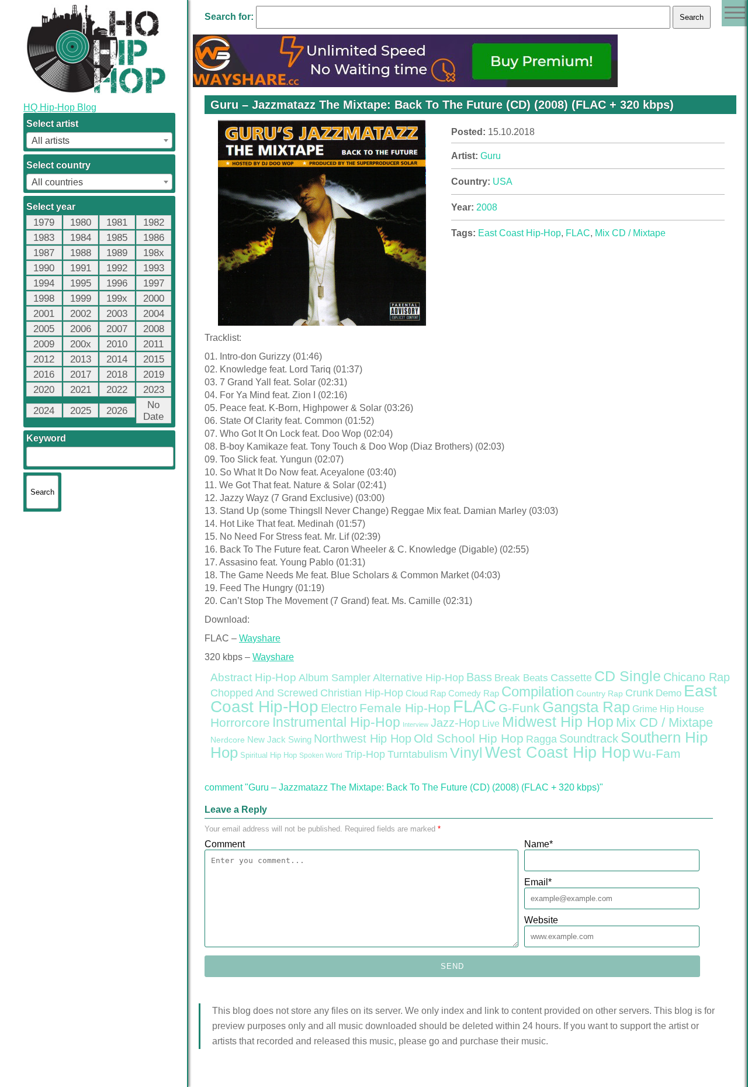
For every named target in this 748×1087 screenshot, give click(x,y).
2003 (116, 313)
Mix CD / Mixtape (630, 233)
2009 (43, 344)
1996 (116, 283)
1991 (80, 268)
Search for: (229, 17)
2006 (80, 328)
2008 (153, 328)
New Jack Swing (279, 739)
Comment (225, 844)
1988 (80, 252)
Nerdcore (227, 739)
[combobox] (99, 140)
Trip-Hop (365, 754)
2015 (153, 359)
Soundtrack (588, 738)
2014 (116, 359)
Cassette (571, 678)
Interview (415, 724)
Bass (479, 677)
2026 (116, 410)
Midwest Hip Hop (558, 722)
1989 (116, 252)
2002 (80, 313)
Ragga (541, 739)
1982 (153, 222)
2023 (153, 389)
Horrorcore (240, 722)
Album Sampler (334, 678)
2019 (153, 374)
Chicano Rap (696, 677)
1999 (80, 298)
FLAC (578, 233)
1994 (43, 283)
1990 (43, 268)
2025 (80, 410)
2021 (80, 389)
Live (491, 723)
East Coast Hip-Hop (519, 233)
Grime (644, 709)
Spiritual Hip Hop (268, 755)
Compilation (537, 691)
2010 (116, 344)
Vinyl (466, 752)
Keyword (46, 438)
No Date (153, 410)
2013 (80, 359)
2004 (153, 313)
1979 (43, 222)
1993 (153, 268)
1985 (116, 237)
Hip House (682, 709)
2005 (43, 328)
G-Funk (519, 708)
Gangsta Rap (586, 707)
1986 (153, 237)
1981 (116, 222)
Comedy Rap (473, 693)
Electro (339, 708)
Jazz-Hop (455, 722)
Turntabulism (417, 754)
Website (541, 920)
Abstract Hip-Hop (253, 677)
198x (153, 252)
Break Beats (521, 678)
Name (538, 844)
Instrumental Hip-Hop (336, 722)
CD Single (627, 676)
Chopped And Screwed (264, 693)
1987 (43, 252)
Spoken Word (320, 755)
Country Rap (599, 693)
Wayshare (259, 638)
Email (538, 882)
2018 (116, 374)
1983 (43, 237)
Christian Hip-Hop (361, 692)
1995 (80, 283)
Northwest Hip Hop (362, 738)
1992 (116, 268)
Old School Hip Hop (469, 738)
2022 (116, 389)
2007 (116, 328)
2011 (153, 344)
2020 (43, 389)
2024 (43, 410)
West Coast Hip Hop (558, 752)
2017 (80, 374)
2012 (43, 359)
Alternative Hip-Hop (418, 677)
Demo (668, 693)
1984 (80, 237)
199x (116, 298)
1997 (153, 283)
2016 (43, 374)
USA (502, 182)
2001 (43, 313)
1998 (43, 298)
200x (80, 344)
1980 (80, 222)
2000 (153, 298)
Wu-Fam (657, 754)
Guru (490, 156)
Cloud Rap (426, 693)
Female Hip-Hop (405, 708)
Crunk (639, 693)
